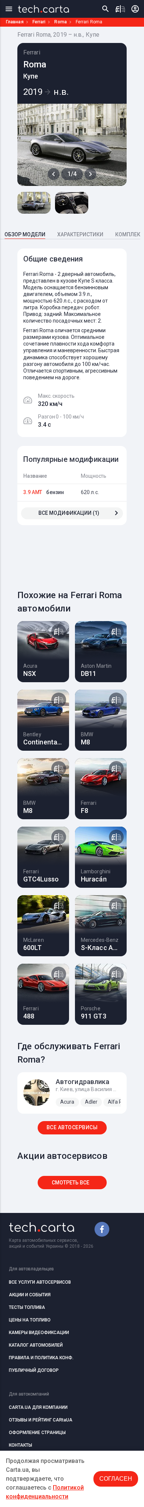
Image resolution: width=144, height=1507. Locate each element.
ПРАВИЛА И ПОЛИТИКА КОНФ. (41, 1357)
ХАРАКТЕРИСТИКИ (80, 234)
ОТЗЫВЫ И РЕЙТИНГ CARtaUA (40, 1420)
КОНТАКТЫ (20, 1445)
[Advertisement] (80, 552)
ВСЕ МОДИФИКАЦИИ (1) (68, 513)
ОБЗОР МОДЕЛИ (24, 234)
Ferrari (39, 21)
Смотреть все (70, 1183)
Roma (60, 21)
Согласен (115, 1479)
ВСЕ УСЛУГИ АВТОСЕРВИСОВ (40, 1282)
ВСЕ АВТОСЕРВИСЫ (72, 1127)
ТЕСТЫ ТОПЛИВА (27, 1307)
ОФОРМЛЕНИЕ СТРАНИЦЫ (37, 1432)
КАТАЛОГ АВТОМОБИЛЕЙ (36, 1345)
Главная (15, 21)
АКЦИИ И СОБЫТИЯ (30, 1294)
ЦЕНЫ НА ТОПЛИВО (30, 1320)
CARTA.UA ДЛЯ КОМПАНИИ (38, 1407)
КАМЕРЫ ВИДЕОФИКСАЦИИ (39, 1332)
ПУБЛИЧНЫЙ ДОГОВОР (34, 1370)
